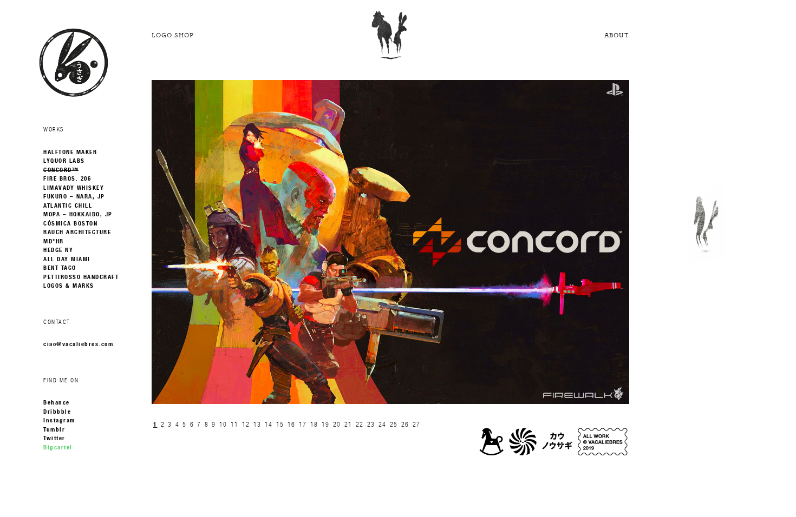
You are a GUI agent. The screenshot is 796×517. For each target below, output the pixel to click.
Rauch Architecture (77, 232)
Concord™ (61, 170)
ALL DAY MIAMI (66, 259)
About (616, 35)
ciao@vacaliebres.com (78, 344)
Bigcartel (58, 447)
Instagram (59, 420)
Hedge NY (58, 250)
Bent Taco (59, 268)
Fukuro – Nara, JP (74, 197)
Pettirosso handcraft (81, 277)
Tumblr (54, 430)
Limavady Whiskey (73, 188)
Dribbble (57, 412)
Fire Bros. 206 (67, 179)
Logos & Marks (68, 286)
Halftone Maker (70, 152)
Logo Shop (173, 35)
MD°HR (53, 241)
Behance (56, 403)
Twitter (54, 438)
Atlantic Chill (67, 206)
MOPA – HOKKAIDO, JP (78, 214)
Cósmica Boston (70, 224)
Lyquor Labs (64, 161)
